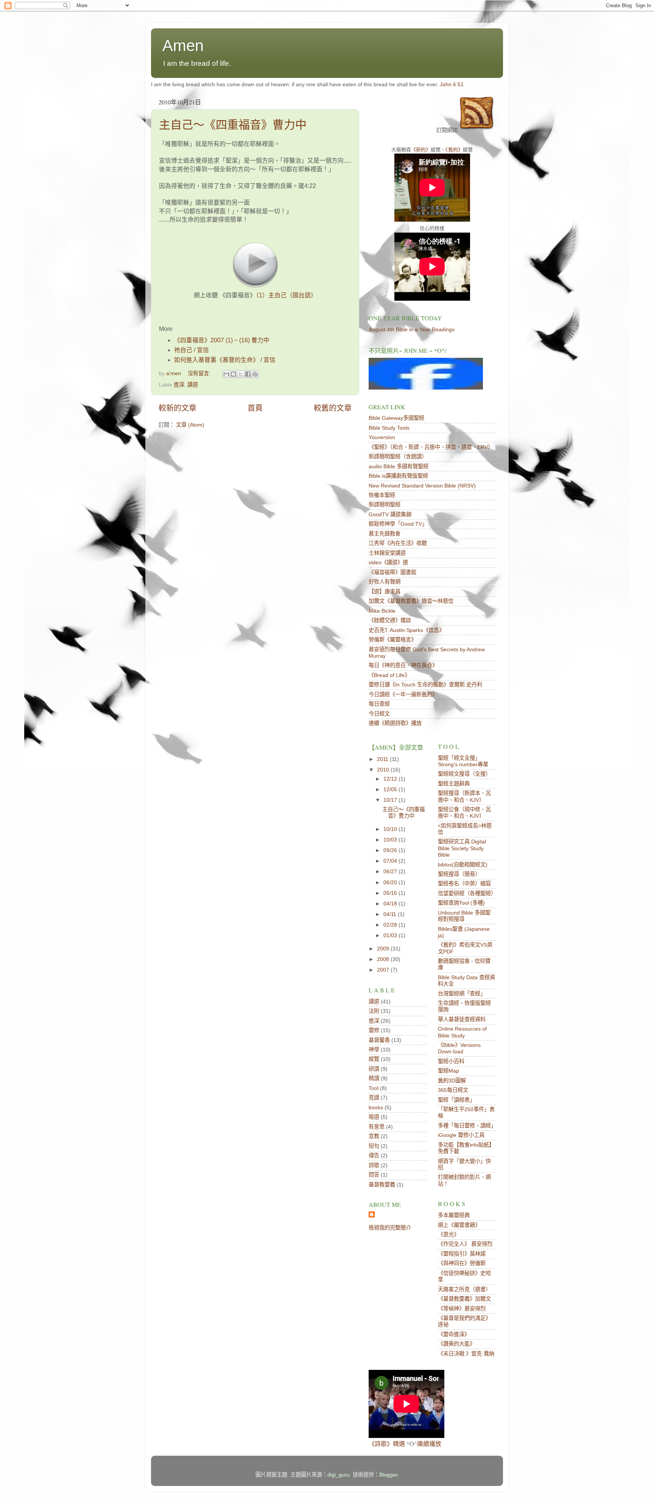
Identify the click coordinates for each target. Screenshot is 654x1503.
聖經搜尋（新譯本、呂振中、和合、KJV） (464, 796)
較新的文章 (177, 408)
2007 (384, 970)
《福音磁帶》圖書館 (392, 572)
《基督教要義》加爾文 (464, 1299)
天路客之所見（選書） (464, 1289)
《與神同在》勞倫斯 (462, 1263)
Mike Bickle (382, 611)
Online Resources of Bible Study (462, 1032)
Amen (183, 45)
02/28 (391, 925)
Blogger (388, 1475)
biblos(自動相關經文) (462, 865)
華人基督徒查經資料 (462, 1019)
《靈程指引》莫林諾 (462, 1254)
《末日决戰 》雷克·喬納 (466, 1354)
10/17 (391, 800)
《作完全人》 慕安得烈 (465, 1244)
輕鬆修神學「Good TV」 (398, 524)
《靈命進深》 (454, 1334)
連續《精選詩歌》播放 (395, 723)
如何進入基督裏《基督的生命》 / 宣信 (225, 360)
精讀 (374, 1078)
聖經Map (448, 1071)
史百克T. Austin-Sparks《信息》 (406, 630)
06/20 (391, 882)
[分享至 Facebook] (248, 374)
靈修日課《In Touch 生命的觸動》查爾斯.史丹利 (425, 685)
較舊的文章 (333, 408)
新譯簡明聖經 (384, 505)
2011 (383, 759)
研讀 (374, 1069)
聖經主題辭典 (454, 784)
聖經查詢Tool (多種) (461, 903)
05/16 (391, 893)
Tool (373, 1088)
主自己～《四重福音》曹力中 (233, 124)
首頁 (255, 408)
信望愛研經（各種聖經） (467, 893)
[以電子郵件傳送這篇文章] (226, 374)
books (376, 1107)
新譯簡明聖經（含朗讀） (398, 456)
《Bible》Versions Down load (459, 1048)
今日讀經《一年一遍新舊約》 (403, 694)
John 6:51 (452, 84)
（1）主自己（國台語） (286, 295)
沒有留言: (200, 373)
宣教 (374, 1136)
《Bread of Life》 (389, 675)
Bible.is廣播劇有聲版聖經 (398, 476)
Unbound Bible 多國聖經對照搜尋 (464, 916)
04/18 (391, 904)
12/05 (391, 789)
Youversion (382, 437)
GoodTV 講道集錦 (390, 514)
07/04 (391, 861)
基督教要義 (382, 1185)
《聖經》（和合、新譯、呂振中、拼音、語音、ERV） (431, 447)
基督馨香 (379, 1040)
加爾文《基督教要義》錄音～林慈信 (411, 601)
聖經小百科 (451, 1061)
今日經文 (379, 714)
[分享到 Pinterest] (255, 374)
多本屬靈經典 (454, 1215)
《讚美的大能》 (456, 1344)
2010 (384, 770)
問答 (374, 1175)
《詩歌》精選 (387, 1444)
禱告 (374, 1155)
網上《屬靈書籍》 (459, 1225)
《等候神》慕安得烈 (462, 1309)
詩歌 (374, 1165)
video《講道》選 (388, 562)
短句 (374, 1146)
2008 (384, 959)
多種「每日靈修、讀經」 (467, 1126)
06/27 (391, 871)
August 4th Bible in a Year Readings (412, 329)
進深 (179, 385)
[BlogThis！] (233, 374)
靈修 (374, 1030)
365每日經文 (453, 1090)
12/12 (391, 779)
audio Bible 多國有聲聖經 (398, 466)
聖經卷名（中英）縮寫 (464, 883)
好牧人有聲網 (384, 582)
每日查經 (379, 704)
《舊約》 (454, 149)
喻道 (374, 1117)
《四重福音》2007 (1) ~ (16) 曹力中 (221, 340)
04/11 (390, 914)
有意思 (377, 1127)
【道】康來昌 (384, 591)
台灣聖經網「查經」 (462, 994)
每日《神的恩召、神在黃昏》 (403, 665)
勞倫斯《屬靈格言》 (392, 640)
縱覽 (374, 1059)
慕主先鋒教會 (384, 534)
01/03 (391, 935)
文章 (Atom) (190, 425)
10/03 (391, 840)
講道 (192, 385)
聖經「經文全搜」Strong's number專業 (463, 761)
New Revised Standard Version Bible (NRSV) (422, 486)
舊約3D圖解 (452, 1081)
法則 (374, 1011)
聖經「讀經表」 (456, 1100)
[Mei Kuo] (426, 388)
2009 (384, 949)
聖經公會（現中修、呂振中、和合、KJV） (464, 812)
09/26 (391, 850)
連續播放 (429, 1444)
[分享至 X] (240, 374)
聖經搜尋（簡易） (459, 874)
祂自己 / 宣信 (191, 350)
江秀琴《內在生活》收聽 (398, 543)
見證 (374, 1098)
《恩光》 (448, 1234)
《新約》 (421, 149)
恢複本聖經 (382, 495)
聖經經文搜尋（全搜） (464, 774)
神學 (374, 1050)
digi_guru (338, 1475)
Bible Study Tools (389, 428)
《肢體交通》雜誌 (390, 620)
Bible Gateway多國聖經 (396, 418)
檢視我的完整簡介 (390, 1228)
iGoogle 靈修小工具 (461, 1135)
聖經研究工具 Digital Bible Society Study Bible (462, 848)
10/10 (391, 829)
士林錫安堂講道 (387, 553)
